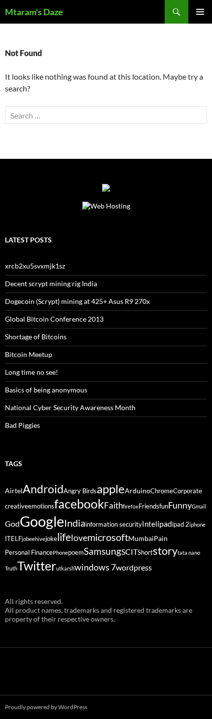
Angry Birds (80, 491)
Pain (161, 538)
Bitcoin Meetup (28, 354)
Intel (149, 523)
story (165, 550)
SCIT (129, 551)
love (79, 537)
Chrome (161, 491)
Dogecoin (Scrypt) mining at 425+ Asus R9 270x (77, 301)
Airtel (14, 490)
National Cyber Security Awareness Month (70, 407)
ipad (164, 523)
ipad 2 (180, 524)
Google (42, 521)
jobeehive (33, 539)
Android (43, 489)
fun (163, 506)
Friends (149, 506)
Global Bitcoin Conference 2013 (54, 319)
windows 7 (95, 567)
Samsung (102, 551)
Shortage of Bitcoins (36, 336)
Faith (113, 505)
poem (76, 552)
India (74, 523)
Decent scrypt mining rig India (51, 283)
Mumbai (141, 538)
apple (111, 489)
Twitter (36, 565)
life (64, 537)
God (12, 523)
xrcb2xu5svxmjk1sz (35, 266)
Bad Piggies (22, 425)
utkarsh (65, 568)
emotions (41, 506)
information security (113, 524)
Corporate (187, 491)
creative (16, 506)
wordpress (134, 567)
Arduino (137, 490)
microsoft (107, 537)
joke (51, 538)
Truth (11, 568)
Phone (60, 552)
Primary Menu (200, 12)
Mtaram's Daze (34, 11)
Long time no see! (31, 372)
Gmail (199, 506)
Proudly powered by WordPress (46, 707)
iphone (197, 524)
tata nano (188, 552)
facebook (79, 504)
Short (145, 552)
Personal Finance (29, 552)
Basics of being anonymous (46, 390)
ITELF (13, 538)
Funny (180, 505)
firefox (131, 506)
